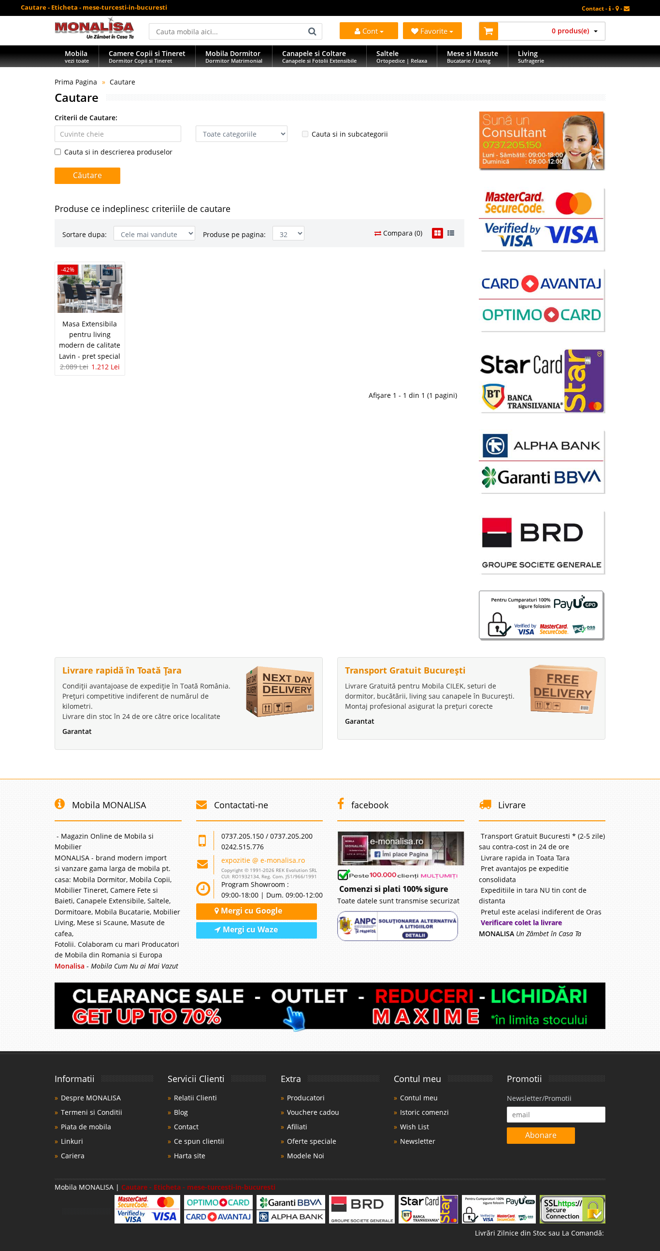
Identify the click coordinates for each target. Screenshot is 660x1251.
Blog (181, 1112)
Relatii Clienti (195, 1097)
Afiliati (297, 1126)
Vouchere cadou (313, 1112)
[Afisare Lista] (451, 233)
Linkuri (72, 1141)
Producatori (306, 1097)
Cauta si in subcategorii (350, 134)
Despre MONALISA (91, 1097)
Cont (370, 31)
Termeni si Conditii (91, 1112)
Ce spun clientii (199, 1141)
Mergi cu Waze (249, 929)
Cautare (122, 81)
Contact (186, 1126)
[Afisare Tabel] (437, 233)
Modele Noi (305, 1155)
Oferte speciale (311, 1141)
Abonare (541, 1135)
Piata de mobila (86, 1126)
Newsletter (417, 1141)
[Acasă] (94, 36)
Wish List (414, 1126)
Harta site (189, 1155)
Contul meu (419, 1097)
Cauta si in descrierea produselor (118, 151)
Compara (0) (401, 233)
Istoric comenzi (424, 1112)
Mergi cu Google (250, 910)
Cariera (73, 1155)
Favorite (434, 31)
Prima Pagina (76, 81)
